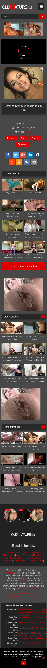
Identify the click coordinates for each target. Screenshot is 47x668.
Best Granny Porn (22, 558)
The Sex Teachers (26, 643)
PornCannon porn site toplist (23, 596)
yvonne (28, 132)
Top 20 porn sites (38, 622)
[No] (43, 658)
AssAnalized (24, 622)
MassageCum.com (32, 612)
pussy (36, 138)
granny (12, 138)
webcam (24, 144)
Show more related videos (23, 266)
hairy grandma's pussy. (30, 588)
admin (28, 123)
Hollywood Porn (36, 561)
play (24, 138)
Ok (23, 663)
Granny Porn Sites (20, 561)
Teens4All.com (25, 617)
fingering (22, 581)
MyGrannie (23, 633)
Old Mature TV (36, 633)
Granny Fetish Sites (24, 555)
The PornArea (9, 555)
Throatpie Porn (35, 552)
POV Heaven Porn (26, 628)
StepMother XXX (26, 638)
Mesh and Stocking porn (29, 609)
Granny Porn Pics (31, 635)
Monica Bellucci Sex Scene (16, 552)
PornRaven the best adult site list (23, 594)
